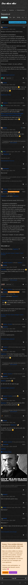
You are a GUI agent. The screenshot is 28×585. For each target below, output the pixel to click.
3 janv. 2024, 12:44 (10, 29)
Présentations (4, 17)
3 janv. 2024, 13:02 (15, 105)
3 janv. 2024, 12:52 (10, 84)
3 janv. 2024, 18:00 (10, 328)
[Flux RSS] (26, 17)
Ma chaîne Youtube (10, 253)
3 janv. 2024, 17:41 (10, 170)
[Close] (25, 544)
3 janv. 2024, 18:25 (10, 400)
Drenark (5, 82)
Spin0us (5, 127)
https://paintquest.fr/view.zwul (7, 160)
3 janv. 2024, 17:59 (10, 294)
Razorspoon (6, 168)
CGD (4, 105)
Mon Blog (3, 253)
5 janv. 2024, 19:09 (10, 520)
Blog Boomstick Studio (6, 94)
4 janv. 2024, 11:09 (16, 507)
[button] (2, 582)
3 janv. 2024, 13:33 (10, 129)
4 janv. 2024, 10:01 (10, 496)
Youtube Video (7, 452)
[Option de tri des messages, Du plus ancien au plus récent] (3, 22)
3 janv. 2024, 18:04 (10, 378)
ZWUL (4, 151)
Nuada (4, 507)
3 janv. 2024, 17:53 (10, 193)
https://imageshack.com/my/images (9, 531)
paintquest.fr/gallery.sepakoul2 (7, 75)
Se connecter (13, 572)
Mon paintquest (13, 142)
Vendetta (5, 191)
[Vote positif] (23, 78)
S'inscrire (5, 572)
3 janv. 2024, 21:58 (10, 422)
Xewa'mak (5, 444)
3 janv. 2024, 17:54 (10, 267)
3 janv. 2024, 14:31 (15, 151)
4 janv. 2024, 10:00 (10, 446)
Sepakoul (5, 27)
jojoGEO (5, 518)
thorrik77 (5, 494)
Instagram (17, 253)
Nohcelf (5, 420)
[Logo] (9, 4)
